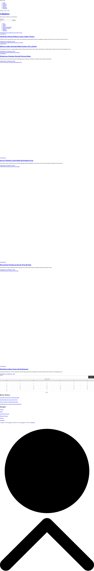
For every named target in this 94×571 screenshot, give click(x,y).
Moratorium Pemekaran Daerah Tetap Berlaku (15, 265)
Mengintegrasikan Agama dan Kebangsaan (14, 369)
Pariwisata (5, 5)
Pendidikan (5, 30)
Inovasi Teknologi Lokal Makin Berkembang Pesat (16, 160)
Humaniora (5, 8)
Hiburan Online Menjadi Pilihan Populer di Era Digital (18, 46)
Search (1, 375)
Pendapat (4, 3)
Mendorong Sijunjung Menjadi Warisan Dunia (15, 56)
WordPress (33, 422)
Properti (4, 6)
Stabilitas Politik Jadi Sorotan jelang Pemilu (9, 399)
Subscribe (2, 19)
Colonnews (5, 14)
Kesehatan (5, 7)
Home (4, 23)
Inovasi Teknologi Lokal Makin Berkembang (9, 402)
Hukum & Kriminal (6, 28)
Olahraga (4, 29)
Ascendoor (22, 422)
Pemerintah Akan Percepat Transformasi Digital (9, 397)
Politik (4, 25)
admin (2, 41)
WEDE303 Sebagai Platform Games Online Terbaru (17, 36)
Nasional (4, 24)
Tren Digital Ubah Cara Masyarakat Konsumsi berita (10, 404)
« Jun (46, 392)
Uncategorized (3, 33)
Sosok (4, 2)
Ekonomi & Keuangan (7, 27)
